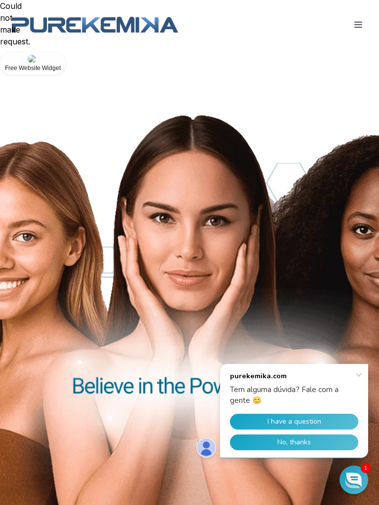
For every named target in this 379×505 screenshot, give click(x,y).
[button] (354, 480)
